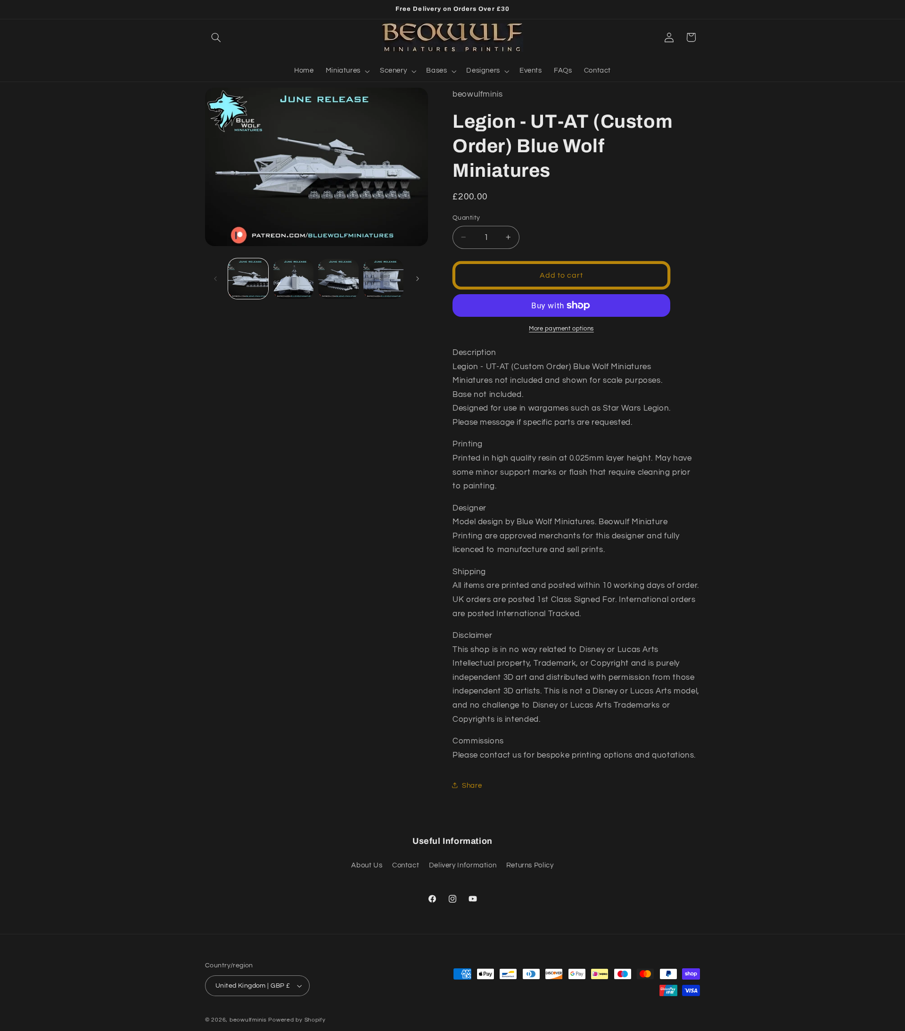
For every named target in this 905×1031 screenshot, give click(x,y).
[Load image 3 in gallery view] (338, 279)
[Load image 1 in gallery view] (248, 279)
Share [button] (472, 785)
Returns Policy (530, 865)
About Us (366, 865)
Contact (405, 865)
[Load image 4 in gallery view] (383, 279)
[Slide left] (215, 278)
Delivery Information (463, 865)
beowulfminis (248, 1020)
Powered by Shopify (296, 1020)
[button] (216, 37)
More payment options (561, 329)
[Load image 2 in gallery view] (293, 279)
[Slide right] (417, 278)
